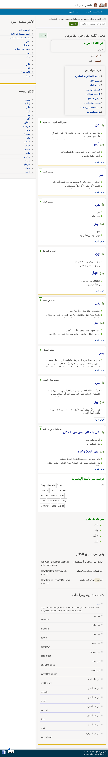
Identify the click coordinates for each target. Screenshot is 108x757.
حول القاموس (73, 12)
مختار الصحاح (94, 99)
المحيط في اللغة (92, 94)
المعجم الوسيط (93, 90)
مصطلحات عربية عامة (90, 107)
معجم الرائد (95, 85)
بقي (98, 604)
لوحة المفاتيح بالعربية (94, 12)
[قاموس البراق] (100, 5)
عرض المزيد (99, 162)
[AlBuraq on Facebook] (4, 753)
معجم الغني (95, 81)
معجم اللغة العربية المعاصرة (87, 76)
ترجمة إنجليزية (93, 112)
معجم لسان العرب (92, 103)
